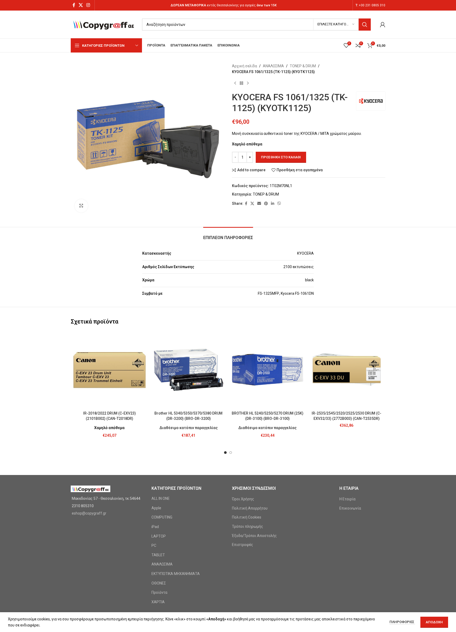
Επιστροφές (242, 545)
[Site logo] (104, 24)
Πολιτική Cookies (246, 517)
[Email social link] (259, 203)
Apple (156, 508)
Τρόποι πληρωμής (247, 526)
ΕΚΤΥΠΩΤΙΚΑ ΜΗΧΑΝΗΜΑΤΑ (175, 574)
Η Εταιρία (347, 499)
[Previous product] (235, 83)
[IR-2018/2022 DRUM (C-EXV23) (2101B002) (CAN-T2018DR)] (109, 369)
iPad (155, 527)
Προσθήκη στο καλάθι (281, 157)
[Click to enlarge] (81, 205)
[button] (225, 452)
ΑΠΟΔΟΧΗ (434, 622)
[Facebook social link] (74, 5)
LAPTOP (158, 536)
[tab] (228, 235)
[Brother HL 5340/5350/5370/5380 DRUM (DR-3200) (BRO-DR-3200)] (188, 369)
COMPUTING (161, 517)
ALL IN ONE (160, 498)
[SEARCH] (365, 24)
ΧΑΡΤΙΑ (158, 602)
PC (153, 545)
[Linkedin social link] (272, 203)
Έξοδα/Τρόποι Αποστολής (254, 536)
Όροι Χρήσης (243, 499)
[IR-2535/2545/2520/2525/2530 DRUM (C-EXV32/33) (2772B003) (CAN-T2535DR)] (347, 369)
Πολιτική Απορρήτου (250, 508)
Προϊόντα (159, 592)
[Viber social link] (279, 203)
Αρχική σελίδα (244, 66)
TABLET (158, 555)
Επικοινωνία (350, 508)
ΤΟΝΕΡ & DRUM (303, 66)
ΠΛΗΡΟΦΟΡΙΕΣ (402, 622)
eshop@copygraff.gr (89, 513)
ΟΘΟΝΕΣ (158, 583)
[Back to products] (241, 83)
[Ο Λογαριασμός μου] (382, 24)
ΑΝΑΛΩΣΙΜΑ (273, 66)
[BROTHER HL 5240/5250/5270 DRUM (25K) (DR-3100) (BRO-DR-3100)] (267, 369)
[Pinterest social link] (266, 203)
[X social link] (80, 5)
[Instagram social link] (88, 5)
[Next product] (248, 83)
